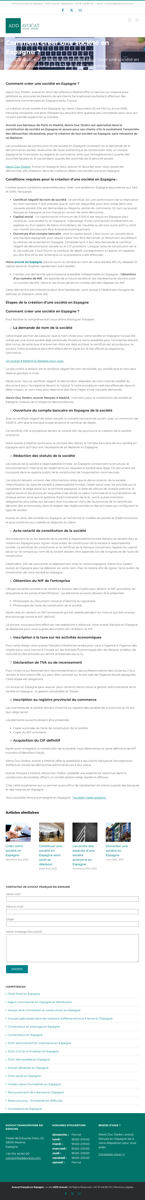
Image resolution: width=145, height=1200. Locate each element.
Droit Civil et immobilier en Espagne (33, 1051)
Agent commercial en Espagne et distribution (40, 1002)
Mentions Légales (123, 1187)
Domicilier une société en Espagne (117, 850)
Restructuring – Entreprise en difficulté (35, 1100)
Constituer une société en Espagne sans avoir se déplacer (50, 855)
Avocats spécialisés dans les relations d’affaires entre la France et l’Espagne (60, 1018)
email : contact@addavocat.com (114, 3)
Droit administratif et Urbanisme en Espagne (39, 1043)
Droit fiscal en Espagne (24, 994)
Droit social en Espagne (24, 1076)
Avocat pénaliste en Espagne (28, 1068)
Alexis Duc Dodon (18, 166)
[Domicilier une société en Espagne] (118, 824)
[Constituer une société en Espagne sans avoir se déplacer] (51, 824)
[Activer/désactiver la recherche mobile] (130, 20)
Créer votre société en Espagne (14, 850)
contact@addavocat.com (23, 1158)
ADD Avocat (60, 1187)
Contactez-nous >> (112, 1154)
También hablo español (89, 797)
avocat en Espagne (28, 262)
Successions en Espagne (25, 1109)
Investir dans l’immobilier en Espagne (34, 1084)
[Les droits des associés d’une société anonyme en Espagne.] (85, 824)
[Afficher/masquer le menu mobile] (137, 20)
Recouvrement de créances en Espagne (36, 1092)
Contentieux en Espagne (25, 1035)
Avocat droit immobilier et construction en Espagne (44, 1010)
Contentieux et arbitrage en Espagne (34, 1026)
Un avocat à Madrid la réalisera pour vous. (35, 361)
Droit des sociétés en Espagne (29, 1059)
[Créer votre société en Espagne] (18, 824)
